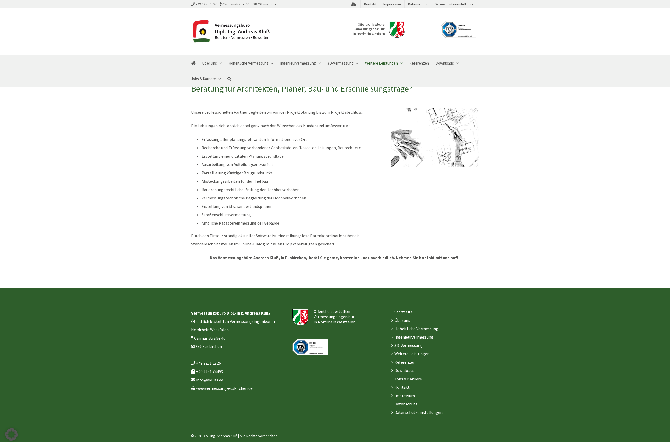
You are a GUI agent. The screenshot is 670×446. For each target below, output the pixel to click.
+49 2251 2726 (206, 4)
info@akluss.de (209, 379)
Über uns (402, 320)
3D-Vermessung (408, 345)
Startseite (403, 312)
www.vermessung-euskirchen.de (224, 388)
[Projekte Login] (353, 4)
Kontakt (402, 387)
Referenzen (404, 362)
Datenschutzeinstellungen (418, 412)
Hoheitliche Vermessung (416, 328)
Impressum (404, 395)
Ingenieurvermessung (413, 337)
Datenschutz (405, 404)
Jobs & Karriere (408, 378)
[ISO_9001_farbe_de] (458, 29)
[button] (229, 79)
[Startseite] (193, 63)
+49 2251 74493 (209, 371)
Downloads (404, 370)
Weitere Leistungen (411, 353)
